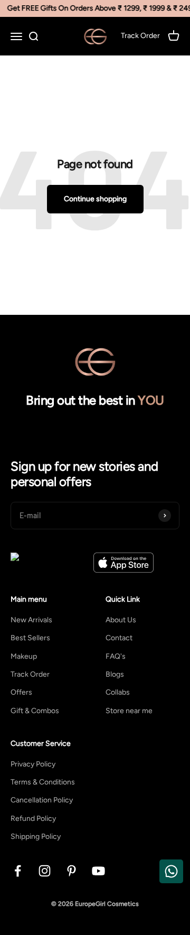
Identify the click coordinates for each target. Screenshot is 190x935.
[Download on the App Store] (123, 563)
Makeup (24, 656)
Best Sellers (30, 637)
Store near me (129, 710)
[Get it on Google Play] (49, 563)
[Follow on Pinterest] (71, 871)
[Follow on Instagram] (44, 871)
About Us (121, 619)
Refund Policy (33, 818)
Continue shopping (95, 198)
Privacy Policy (33, 764)
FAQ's (116, 656)
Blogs (115, 674)
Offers (21, 692)
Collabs (118, 692)
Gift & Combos (35, 710)
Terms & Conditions (43, 782)
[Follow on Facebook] (18, 871)
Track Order (30, 674)
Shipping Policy (36, 836)
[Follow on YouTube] (98, 871)
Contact (119, 637)
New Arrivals (31, 619)
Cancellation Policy (42, 800)
